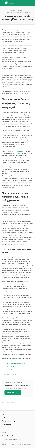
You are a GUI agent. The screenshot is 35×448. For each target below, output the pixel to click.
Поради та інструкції (8, 421)
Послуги (4, 414)
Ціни (3, 417)
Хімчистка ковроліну (11, 372)
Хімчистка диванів (10, 369)
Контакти (5, 428)
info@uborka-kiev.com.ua (12, 436)
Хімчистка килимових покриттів (14, 363)
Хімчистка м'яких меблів (15, 151)
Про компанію (6, 424)
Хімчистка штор (9, 366)
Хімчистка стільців (10, 375)
